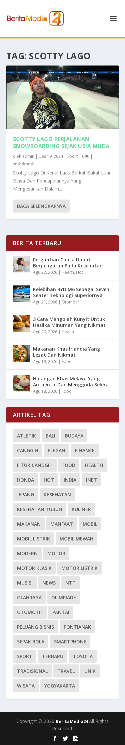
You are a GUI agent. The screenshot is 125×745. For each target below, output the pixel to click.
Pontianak (77, 627)
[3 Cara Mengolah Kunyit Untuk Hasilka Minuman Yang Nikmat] (21, 323)
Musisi (25, 583)
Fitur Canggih (35, 465)
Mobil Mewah (76, 538)
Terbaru (52, 656)
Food (67, 361)
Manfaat (61, 524)
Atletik (26, 435)
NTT (70, 583)
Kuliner (81, 509)
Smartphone (70, 641)
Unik (90, 671)
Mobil (90, 524)
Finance (85, 450)
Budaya (74, 435)
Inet (91, 480)
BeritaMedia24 (72, 721)
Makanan (29, 524)
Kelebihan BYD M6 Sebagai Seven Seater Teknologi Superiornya (71, 292)
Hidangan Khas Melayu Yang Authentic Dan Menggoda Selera (71, 381)
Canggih (27, 450)
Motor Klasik (34, 568)
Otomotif (70, 302)
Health (68, 272)
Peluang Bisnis (35, 627)
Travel (66, 671)
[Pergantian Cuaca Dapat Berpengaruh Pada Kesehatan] (21, 264)
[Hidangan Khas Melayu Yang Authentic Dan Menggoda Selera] (21, 383)
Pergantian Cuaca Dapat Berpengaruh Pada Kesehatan (68, 262)
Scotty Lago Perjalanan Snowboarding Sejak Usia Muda (61, 142)
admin (28, 156)
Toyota (83, 656)
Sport (72, 156)
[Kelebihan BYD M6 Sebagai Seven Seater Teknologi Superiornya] (21, 293)
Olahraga (29, 597)
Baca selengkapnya (41, 206)
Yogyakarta (59, 685)
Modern (27, 553)
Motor (56, 553)
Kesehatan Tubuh (39, 509)
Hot (79, 272)
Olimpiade (63, 597)
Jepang (25, 494)
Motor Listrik (79, 568)
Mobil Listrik (33, 538)
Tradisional (32, 671)
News (49, 583)
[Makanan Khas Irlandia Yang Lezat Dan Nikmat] (21, 353)
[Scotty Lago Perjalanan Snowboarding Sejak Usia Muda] (62, 97)
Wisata (26, 685)
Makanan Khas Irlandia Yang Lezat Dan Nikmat (66, 352)
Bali (50, 435)
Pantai (60, 612)
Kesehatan (57, 494)
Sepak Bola (30, 641)
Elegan (56, 450)
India (70, 480)
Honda (25, 480)
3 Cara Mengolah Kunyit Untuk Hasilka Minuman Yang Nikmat (69, 322)
